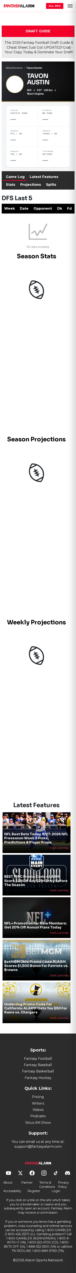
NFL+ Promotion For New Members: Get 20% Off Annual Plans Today (35, 925)
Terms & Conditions (47, 1185)
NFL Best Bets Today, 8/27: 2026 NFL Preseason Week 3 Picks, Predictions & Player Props (36, 838)
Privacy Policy (63, 1185)
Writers (38, 1103)
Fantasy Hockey (38, 1078)
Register (33, 1191)
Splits (51, 185)
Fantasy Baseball (38, 1065)
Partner (27, 1182)
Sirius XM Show (38, 1123)
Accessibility (12, 1191)
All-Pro (55, 5)
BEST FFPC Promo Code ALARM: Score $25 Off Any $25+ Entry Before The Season (36, 880)
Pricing (38, 1097)
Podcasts (38, 1116)
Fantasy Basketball (38, 1071)
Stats (10, 185)
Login (56, 1191)
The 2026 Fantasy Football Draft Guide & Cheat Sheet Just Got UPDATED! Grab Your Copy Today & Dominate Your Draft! (38, 47)
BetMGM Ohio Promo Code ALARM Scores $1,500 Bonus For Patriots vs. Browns (36, 966)
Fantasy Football (38, 1059)
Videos (38, 1110)
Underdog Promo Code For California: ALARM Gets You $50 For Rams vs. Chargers (35, 1008)
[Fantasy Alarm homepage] (19, 6)
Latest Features (44, 177)
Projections (30, 185)
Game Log (15, 177)
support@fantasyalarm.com (38, 1146)
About (7, 1182)
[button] (70, 6)
